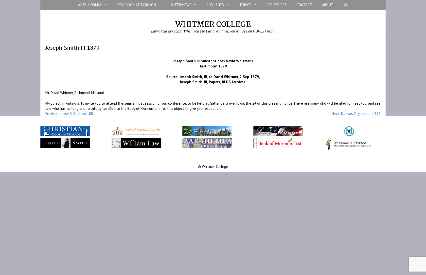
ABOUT (327, 4)
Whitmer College (213, 24)
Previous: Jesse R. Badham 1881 (70, 113)
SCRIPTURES (276, 4)
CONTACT (304, 4)
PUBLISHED (215, 4)
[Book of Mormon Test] (278, 146)
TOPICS (245, 4)
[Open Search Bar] (345, 5)
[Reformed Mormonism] (349, 135)
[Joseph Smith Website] (65, 146)
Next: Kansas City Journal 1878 (356, 113)
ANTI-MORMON (90, 4)
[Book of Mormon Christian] (65, 135)
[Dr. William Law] (136, 146)
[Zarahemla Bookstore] (207, 146)
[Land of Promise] (278, 135)
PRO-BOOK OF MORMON (137, 4)
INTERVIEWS (181, 4)
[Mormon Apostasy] (349, 148)
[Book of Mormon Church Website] (136, 135)
